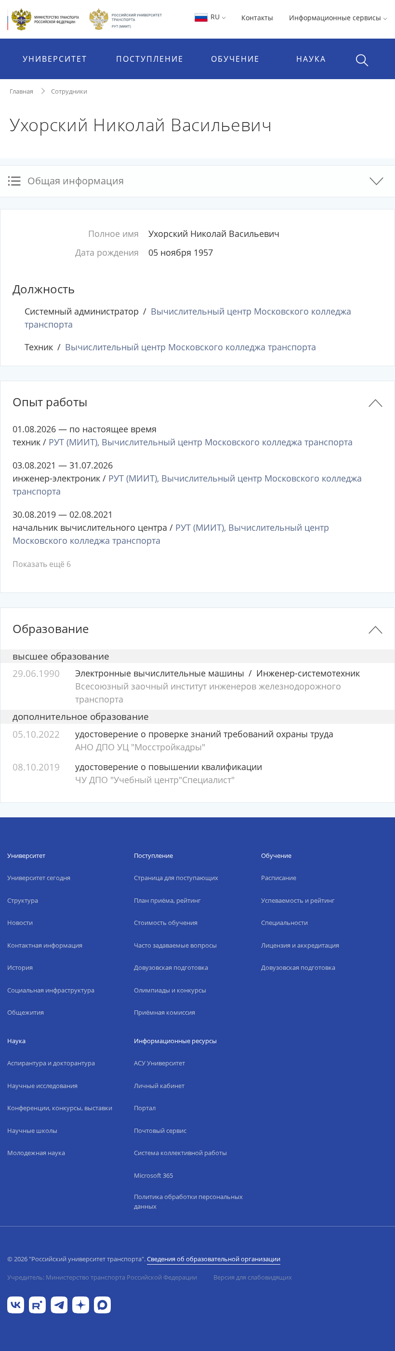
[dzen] (80, 1304)
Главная (21, 91)
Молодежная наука (36, 1152)
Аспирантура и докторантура (51, 1063)
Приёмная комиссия (164, 1012)
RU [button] (215, 16)
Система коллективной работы (180, 1152)
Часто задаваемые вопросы (175, 945)
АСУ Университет (159, 1063)
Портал (145, 1107)
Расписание (278, 877)
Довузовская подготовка (171, 967)
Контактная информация (44, 945)
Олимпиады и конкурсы (170, 990)
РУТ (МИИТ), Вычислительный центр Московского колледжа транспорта (201, 442)
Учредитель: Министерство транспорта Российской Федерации (102, 1277)
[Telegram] (59, 1304)
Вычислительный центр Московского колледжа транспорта (190, 347)
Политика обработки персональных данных (188, 1201)
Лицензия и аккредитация (300, 945)
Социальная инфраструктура (50, 990)
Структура (22, 900)
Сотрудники (69, 91)
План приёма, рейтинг (167, 900)
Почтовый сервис (160, 1130)
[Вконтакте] (15, 1304)
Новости (20, 922)
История (20, 967)
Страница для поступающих (176, 877)
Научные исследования (42, 1085)
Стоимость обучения (166, 922)
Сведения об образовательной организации (213, 1258)
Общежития (25, 1012)
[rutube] (37, 1304)
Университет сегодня (38, 877)
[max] (102, 1304)
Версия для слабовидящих (252, 1277)
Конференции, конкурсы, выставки (59, 1107)
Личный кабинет (159, 1085)
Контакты (257, 17)
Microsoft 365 (153, 1175)
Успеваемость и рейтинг (298, 900)
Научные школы (32, 1130)
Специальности (284, 922)
